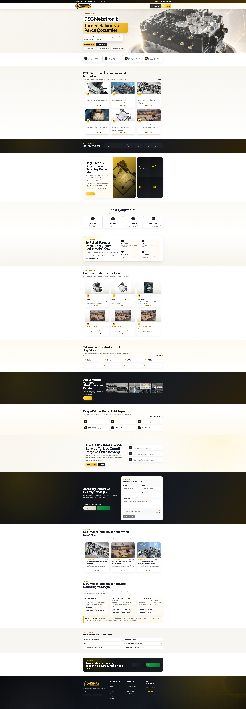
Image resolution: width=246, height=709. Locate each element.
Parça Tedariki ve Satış (144, 124)
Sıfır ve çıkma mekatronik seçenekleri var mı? (133, 643)
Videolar (112, 698)
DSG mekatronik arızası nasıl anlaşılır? (92, 639)
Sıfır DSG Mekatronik (118, 328)
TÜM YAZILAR (158, 540)
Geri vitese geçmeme (100, 610)
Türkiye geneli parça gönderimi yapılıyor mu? (93, 647)
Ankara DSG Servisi (114, 684)
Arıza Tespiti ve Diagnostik (145, 97)
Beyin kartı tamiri (116, 612)
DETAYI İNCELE (96, 305)
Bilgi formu (150, 612)
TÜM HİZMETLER (158, 79)
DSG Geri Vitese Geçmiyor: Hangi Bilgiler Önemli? (121, 562)
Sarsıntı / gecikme (89, 610)
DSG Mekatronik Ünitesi (93, 300)
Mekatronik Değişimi (92, 124)
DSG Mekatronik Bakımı (118, 97)
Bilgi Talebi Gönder (129, 516)
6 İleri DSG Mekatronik (144, 300)
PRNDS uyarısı (97, 607)
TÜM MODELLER (158, 355)
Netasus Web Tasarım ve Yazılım (157, 707)
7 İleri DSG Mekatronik (93, 328)
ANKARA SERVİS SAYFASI (91, 464)
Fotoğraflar (112, 696)
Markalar (131, 5)
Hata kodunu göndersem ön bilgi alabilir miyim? (133, 647)
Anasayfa (101, 5)
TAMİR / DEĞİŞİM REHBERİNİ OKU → (92, 258)
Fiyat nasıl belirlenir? (88, 643)
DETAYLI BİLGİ (96, 105)
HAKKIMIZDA (89, 193)
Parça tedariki (142, 612)
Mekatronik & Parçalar (122, 5)
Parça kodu (141, 609)
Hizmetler (113, 5)
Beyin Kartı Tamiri (117, 124)
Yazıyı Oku (97, 570)
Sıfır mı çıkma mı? (149, 609)
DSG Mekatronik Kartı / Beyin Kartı (122, 300)
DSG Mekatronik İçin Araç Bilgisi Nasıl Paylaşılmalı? (97, 562)
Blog (136, 5)
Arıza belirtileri (89, 607)
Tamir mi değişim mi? (126, 609)
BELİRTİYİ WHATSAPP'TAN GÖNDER (154, 416)
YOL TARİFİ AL (101, 464)
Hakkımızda (107, 5)
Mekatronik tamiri (116, 609)
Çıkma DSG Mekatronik (144, 328)
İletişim (140, 5)
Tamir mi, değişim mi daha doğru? (130, 639)
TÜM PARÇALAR (158, 278)
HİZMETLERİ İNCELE (88, 44)
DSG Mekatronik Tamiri (93, 97)
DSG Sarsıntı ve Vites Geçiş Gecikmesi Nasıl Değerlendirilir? (147, 562)
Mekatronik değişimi (126, 612)
